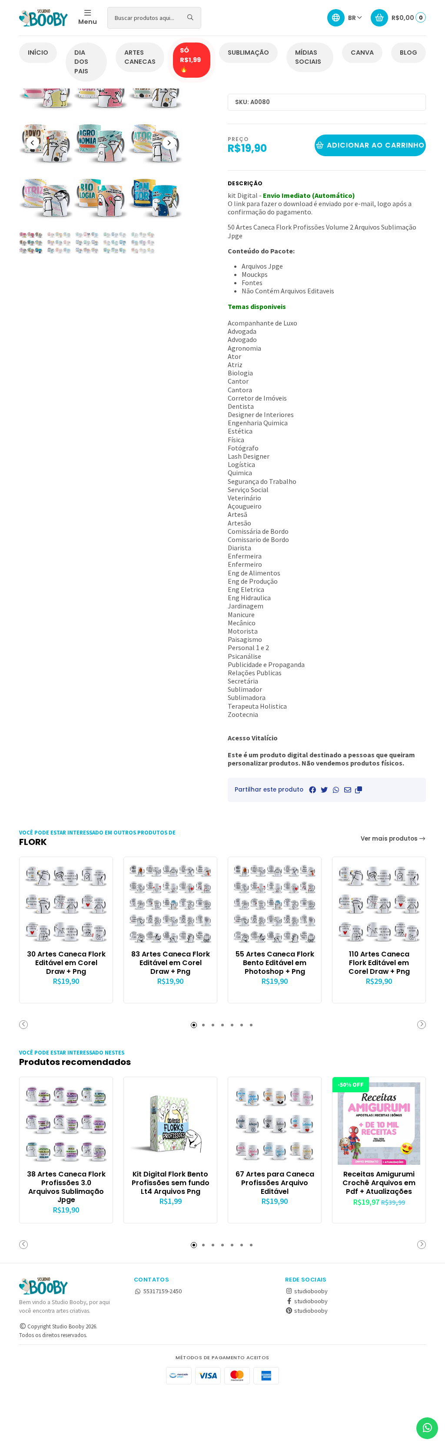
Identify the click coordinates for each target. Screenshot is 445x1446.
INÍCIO (38, 52)
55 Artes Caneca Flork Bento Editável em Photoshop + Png (275, 963)
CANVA (362, 52)
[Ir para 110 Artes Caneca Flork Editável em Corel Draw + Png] (378, 903)
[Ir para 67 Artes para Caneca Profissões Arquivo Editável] (274, 1123)
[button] (358, 789)
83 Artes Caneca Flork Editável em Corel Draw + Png (170, 963)
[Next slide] (169, 142)
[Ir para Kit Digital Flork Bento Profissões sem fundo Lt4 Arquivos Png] (170, 1123)
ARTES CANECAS (140, 57)
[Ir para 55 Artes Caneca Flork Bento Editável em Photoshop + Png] (274, 903)
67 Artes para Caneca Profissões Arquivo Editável (275, 1183)
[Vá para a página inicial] (43, 17)
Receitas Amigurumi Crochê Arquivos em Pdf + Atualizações (378, 1183)
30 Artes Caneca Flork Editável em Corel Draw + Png (66, 963)
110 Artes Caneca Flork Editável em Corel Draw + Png (379, 963)
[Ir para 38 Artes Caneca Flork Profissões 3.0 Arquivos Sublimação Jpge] (66, 1123)
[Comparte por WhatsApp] (336, 789)
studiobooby (310, 1291)
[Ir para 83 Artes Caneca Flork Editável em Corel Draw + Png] (170, 903)
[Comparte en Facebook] (312, 789)
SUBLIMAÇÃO (248, 52)
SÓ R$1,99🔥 (190, 59)
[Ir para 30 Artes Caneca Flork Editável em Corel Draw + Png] (66, 903)
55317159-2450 (162, 1291)
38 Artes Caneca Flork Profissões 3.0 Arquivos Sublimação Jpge (66, 1187)
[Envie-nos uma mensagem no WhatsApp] (427, 1428)
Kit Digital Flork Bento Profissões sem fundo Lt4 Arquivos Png (170, 1183)
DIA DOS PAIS (81, 62)
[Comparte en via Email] (347, 789)
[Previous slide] (32, 142)
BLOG (408, 52)
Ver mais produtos (390, 838)
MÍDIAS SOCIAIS (308, 57)
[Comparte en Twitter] (324, 789)
